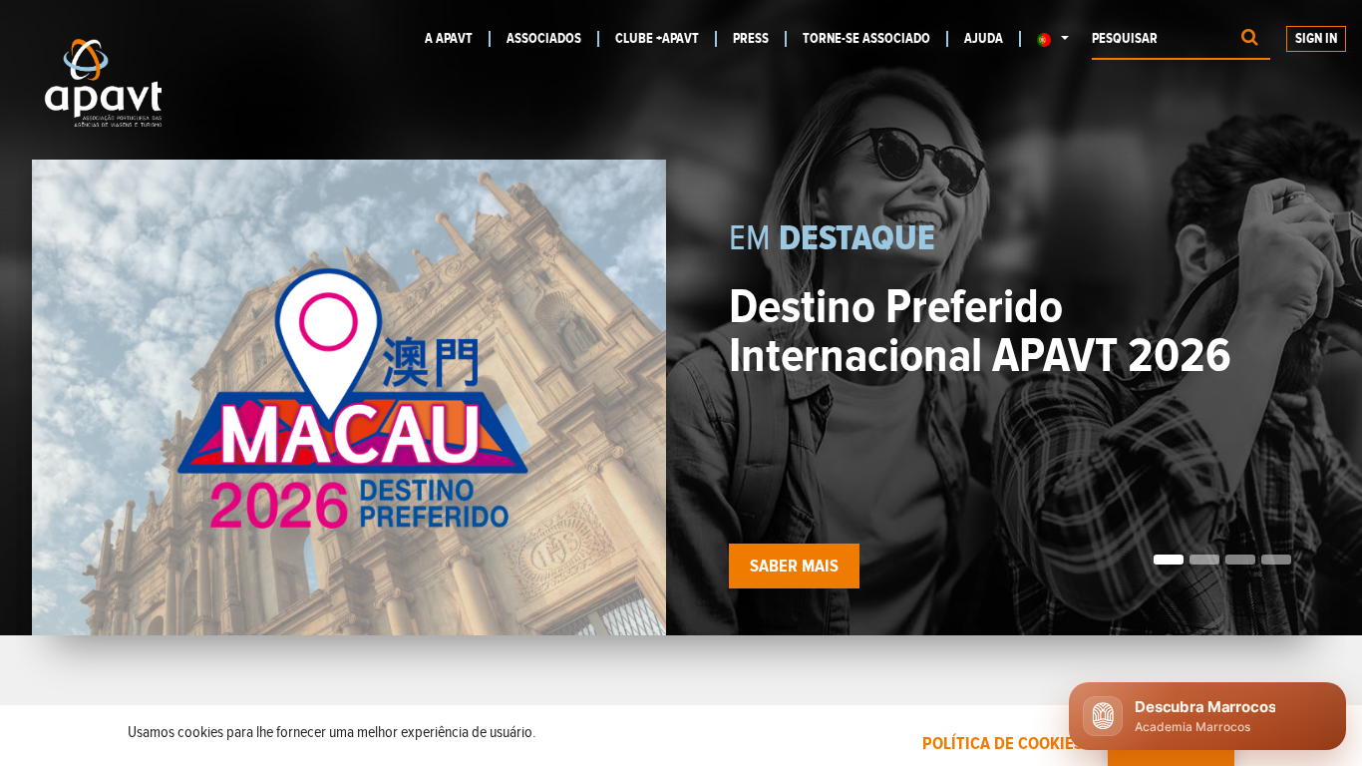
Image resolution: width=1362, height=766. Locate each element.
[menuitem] (458, 39)
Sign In (1316, 39)
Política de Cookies (1002, 744)
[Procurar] (1249, 39)
